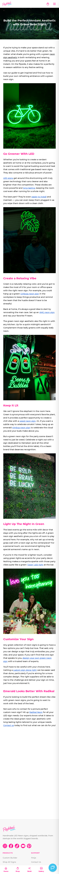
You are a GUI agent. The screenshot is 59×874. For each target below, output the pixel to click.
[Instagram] (5, 846)
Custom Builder (10, 858)
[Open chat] (53, 868)
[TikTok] (17, 846)
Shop (18, 871)
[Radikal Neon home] (7, 3)
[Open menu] (54, 3)
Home (6, 871)
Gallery (41, 871)
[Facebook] (11, 846)
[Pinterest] (29, 846)
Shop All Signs (9, 862)
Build (29, 871)
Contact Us (36, 862)
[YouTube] (23, 846)
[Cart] (47, 3)
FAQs (33, 858)
